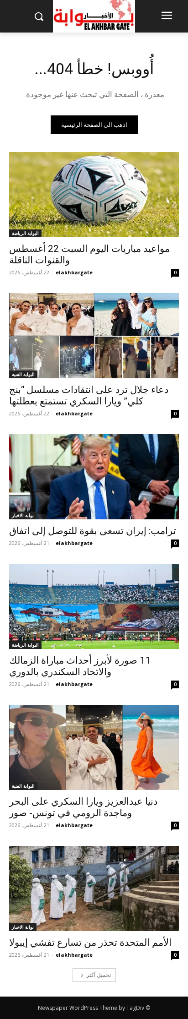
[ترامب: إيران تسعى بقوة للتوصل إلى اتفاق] (94, 476)
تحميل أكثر (98, 975)
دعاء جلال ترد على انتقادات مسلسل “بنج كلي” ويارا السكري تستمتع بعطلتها (88, 395)
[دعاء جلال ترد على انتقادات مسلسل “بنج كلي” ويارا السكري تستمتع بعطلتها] (94, 335)
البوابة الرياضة (25, 233)
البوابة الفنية (23, 374)
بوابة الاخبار (23, 515)
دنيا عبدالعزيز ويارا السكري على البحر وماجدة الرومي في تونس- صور (83, 807)
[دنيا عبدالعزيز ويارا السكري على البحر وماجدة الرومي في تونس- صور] (94, 747)
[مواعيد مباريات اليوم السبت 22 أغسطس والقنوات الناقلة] (94, 194)
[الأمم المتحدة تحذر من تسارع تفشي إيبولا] (94, 888)
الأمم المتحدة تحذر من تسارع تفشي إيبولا (90, 942)
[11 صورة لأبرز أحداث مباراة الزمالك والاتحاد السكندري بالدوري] (94, 606)
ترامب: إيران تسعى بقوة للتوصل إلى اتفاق (92, 530)
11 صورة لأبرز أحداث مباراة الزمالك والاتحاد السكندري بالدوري (80, 666)
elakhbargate (74, 272)
